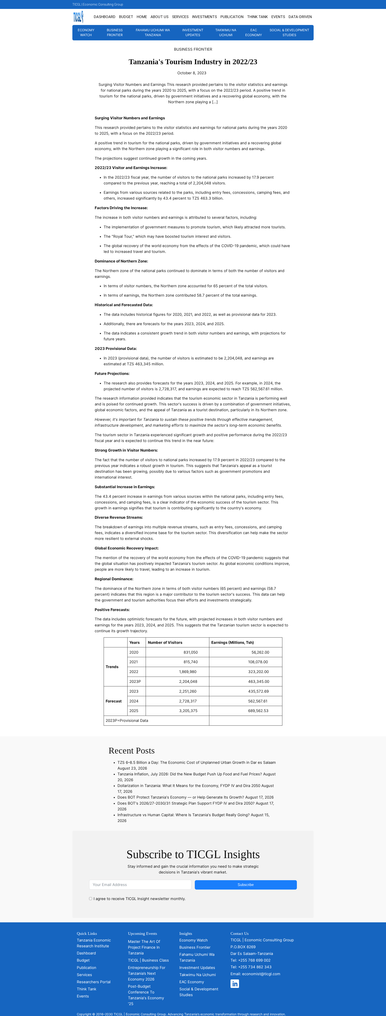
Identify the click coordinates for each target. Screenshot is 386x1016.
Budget (126, 16)
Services (180, 16)
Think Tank (257, 16)
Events (278, 16)
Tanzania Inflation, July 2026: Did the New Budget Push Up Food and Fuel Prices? (189, 774)
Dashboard (104, 16)
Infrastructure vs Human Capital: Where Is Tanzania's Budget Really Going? (183, 815)
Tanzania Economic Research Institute (94, 943)
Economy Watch (86, 32)
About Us (159, 16)
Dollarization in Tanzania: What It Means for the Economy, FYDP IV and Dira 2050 (188, 785)
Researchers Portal (94, 982)
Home (142, 16)
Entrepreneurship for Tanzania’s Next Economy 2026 (146, 973)
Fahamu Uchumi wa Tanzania (153, 32)
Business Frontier (115, 32)
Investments (204, 16)
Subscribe (246, 885)
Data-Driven (300, 16)
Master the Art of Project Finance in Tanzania (144, 947)
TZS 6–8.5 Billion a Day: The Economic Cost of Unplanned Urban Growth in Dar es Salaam (196, 762)
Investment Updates (192, 32)
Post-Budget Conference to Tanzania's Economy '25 (146, 995)
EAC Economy (253, 32)
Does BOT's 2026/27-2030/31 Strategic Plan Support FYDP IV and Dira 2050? (186, 803)
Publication (231, 16)
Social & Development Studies (289, 32)
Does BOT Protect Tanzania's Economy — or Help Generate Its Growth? (180, 797)
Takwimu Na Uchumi (225, 32)
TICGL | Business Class (148, 960)
